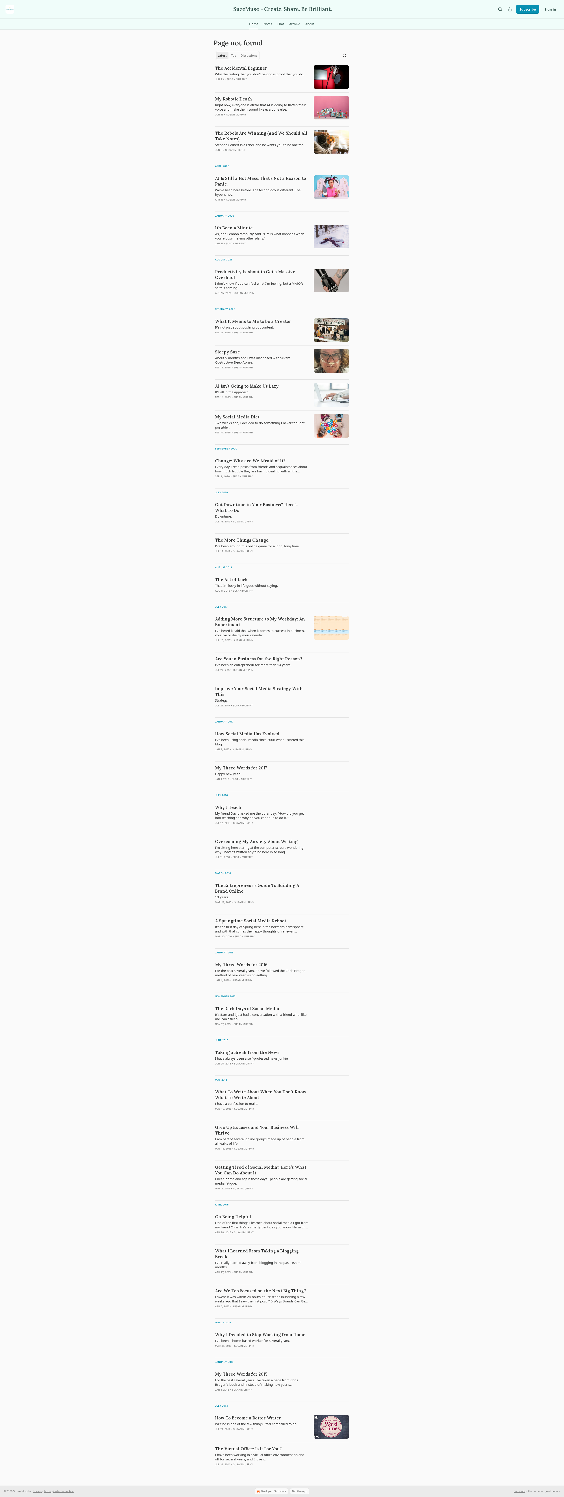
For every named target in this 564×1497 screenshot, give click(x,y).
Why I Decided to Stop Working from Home (260, 1334)
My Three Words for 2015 (241, 1374)
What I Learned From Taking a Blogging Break (257, 1253)
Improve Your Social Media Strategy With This (259, 691)
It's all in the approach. (232, 392)
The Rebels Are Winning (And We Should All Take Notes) (261, 135)
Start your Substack (273, 1491)
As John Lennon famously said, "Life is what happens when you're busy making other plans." (259, 236)
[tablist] (237, 55)
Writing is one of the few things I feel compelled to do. (256, 1424)
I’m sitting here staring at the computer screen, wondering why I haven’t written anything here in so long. (259, 849)
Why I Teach (228, 807)
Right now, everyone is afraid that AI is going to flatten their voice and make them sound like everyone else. (260, 107)
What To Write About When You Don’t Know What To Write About (260, 1094)
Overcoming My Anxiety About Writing (256, 841)
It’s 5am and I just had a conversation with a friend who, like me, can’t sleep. (260, 1016)
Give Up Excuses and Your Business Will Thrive (257, 1130)
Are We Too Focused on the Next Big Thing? (260, 1290)
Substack (519, 1491)
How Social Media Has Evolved (247, 733)
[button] (254, 24)
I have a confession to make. (236, 1103)
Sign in (550, 9)
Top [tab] (233, 56)
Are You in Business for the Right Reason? (258, 658)
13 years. (222, 897)
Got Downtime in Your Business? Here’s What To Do (256, 507)
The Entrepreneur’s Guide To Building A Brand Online (257, 888)
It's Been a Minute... (235, 227)
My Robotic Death (233, 99)
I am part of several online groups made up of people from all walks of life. (259, 1141)
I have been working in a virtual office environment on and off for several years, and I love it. (259, 1456)
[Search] (500, 9)
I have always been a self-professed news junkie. (252, 1058)
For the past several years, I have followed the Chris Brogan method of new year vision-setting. (260, 972)
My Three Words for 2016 (241, 964)
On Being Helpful (233, 1216)
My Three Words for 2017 (241, 768)
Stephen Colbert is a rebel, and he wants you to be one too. (259, 145)
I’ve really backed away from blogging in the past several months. (258, 1264)
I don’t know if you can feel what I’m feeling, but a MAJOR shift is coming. (259, 285)
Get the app (299, 1491)
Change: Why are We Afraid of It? (250, 460)
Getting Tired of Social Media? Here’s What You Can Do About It (260, 1170)
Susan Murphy (237, 79)
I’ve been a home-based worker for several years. (252, 1340)
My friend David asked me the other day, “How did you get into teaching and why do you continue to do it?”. (259, 815)
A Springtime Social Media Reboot (250, 920)
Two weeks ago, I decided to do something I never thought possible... (259, 425)
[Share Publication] (509, 9)
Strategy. (221, 700)
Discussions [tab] (249, 56)
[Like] (218, 205)
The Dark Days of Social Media (247, 1008)
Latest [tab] (222, 56)
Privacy (37, 1491)
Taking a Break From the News (247, 1052)
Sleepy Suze (227, 352)
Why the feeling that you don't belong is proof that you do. (259, 74)
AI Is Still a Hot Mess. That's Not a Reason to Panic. (260, 181)
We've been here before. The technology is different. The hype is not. (258, 192)
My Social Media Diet (237, 417)
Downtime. (223, 516)
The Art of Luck (231, 579)
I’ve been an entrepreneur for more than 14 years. (253, 665)
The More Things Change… (243, 540)
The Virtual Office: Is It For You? (248, 1448)
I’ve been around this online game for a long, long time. (257, 546)
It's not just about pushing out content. (244, 327)
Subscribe (527, 9)
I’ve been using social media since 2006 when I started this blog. (259, 741)
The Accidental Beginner (241, 68)
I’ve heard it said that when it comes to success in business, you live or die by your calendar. (260, 632)
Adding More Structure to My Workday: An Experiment (260, 621)
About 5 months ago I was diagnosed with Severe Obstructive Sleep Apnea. (252, 360)
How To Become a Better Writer (248, 1418)
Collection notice (63, 1491)
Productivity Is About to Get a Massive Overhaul (255, 274)
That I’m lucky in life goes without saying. (246, 585)
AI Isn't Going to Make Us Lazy (247, 386)
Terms (47, 1491)
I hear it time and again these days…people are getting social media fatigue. (261, 1181)
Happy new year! (228, 774)
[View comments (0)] (248, 85)
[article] (282, 77)
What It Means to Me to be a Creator (253, 321)
